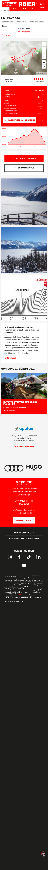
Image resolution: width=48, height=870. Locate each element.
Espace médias (31, 593)
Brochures (10, 576)
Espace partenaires (14, 588)
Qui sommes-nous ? (13, 602)
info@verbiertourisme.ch (24, 510)
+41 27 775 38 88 (24, 513)
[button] (24, 201)
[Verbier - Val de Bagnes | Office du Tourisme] (24, 5)
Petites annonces (13, 593)
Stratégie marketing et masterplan (22, 597)
